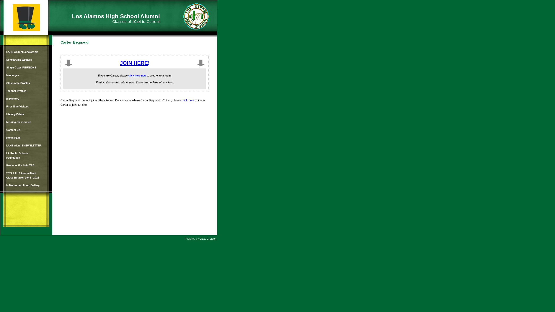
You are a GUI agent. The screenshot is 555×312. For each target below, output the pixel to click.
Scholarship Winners (19, 59)
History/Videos (15, 114)
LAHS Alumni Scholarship (22, 52)
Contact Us (13, 130)
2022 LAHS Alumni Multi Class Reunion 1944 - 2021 (22, 175)
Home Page (13, 137)
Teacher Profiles (16, 91)
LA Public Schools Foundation (17, 155)
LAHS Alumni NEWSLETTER (23, 145)
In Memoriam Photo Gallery (23, 185)
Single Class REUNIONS (21, 67)
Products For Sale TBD (20, 165)
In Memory (12, 98)
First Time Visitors (17, 106)
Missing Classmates (18, 122)
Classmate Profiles (18, 83)
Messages (12, 75)
